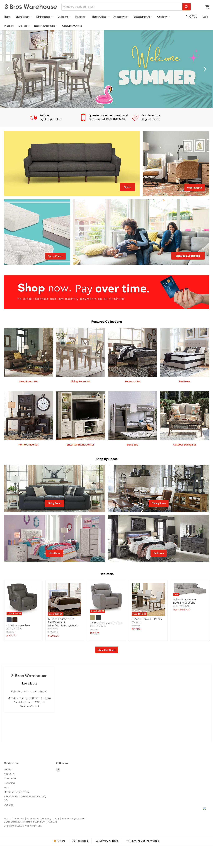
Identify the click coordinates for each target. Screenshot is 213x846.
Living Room (23, 16)
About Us (9, 774)
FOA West (53, 628)
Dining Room (43, 16)
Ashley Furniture (14, 628)
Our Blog (9, 804)
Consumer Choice (72, 25)
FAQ (6, 787)
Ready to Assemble (45, 25)
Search (8, 769)
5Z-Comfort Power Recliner (106, 623)
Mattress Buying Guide (17, 792)
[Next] (204, 69)
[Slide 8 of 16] (106, 69)
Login (205, 16)
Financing (9, 783)
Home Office (99, 16)
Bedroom (63, 16)
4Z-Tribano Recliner (18, 625)
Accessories (120, 16)
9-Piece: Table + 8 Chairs (147, 619)
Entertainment (142, 16)
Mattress (80, 16)
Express (23, 25)
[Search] (186, 6)
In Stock (8, 25)
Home (7, 16)
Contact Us (10, 778)
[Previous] (8, 69)
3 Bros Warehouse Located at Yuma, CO (24, 821)
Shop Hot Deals (106, 649)
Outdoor (162, 16)
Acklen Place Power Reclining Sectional (184, 601)
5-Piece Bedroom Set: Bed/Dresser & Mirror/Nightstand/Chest (62, 622)
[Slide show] (106, 69)
